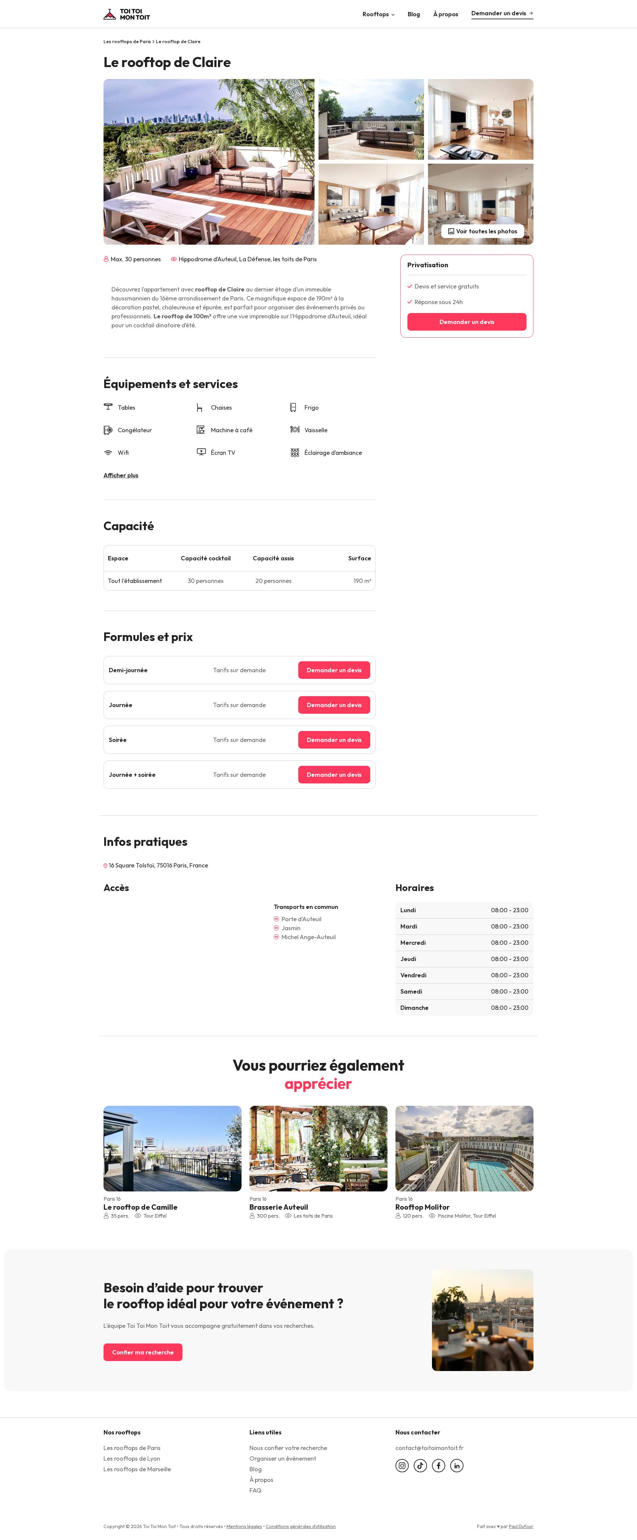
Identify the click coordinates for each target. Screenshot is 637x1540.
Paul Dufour (521, 1526)
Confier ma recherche (143, 1352)
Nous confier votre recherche (288, 1448)
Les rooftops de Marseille (137, 1469)
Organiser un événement (282, 1458)
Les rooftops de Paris (127, 41)
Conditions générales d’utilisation (301, 1526)
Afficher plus (121, 475)
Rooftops (376, 14)
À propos (445, 14)
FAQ (255, 1490)
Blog (414, 14)
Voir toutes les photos (486, 231)
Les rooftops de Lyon (132, 1458)
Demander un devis (498, 13)
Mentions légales (244, 1526)
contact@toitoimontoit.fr (429, 1448)
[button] (231, 1148)
